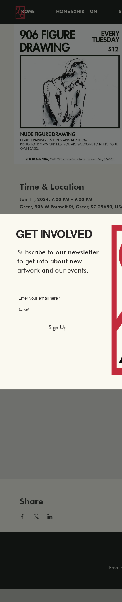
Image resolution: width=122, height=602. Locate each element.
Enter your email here (38, 298)
